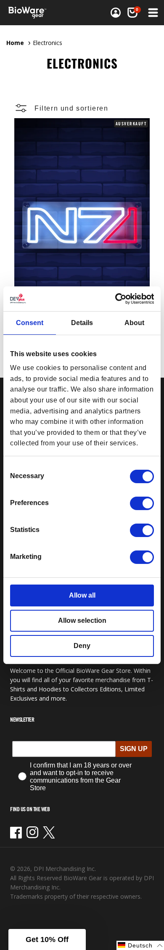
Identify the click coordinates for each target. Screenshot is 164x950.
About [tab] (134, 322)
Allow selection (82, 620)
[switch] (142, 503)
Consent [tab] (29, 322)
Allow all (82, 595)
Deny (82, 645)
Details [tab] (82, 322)
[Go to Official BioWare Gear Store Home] (29, 13)
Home (15, 43)
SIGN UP (134, 748)
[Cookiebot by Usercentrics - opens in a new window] (117, 298)
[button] (152, 12)
